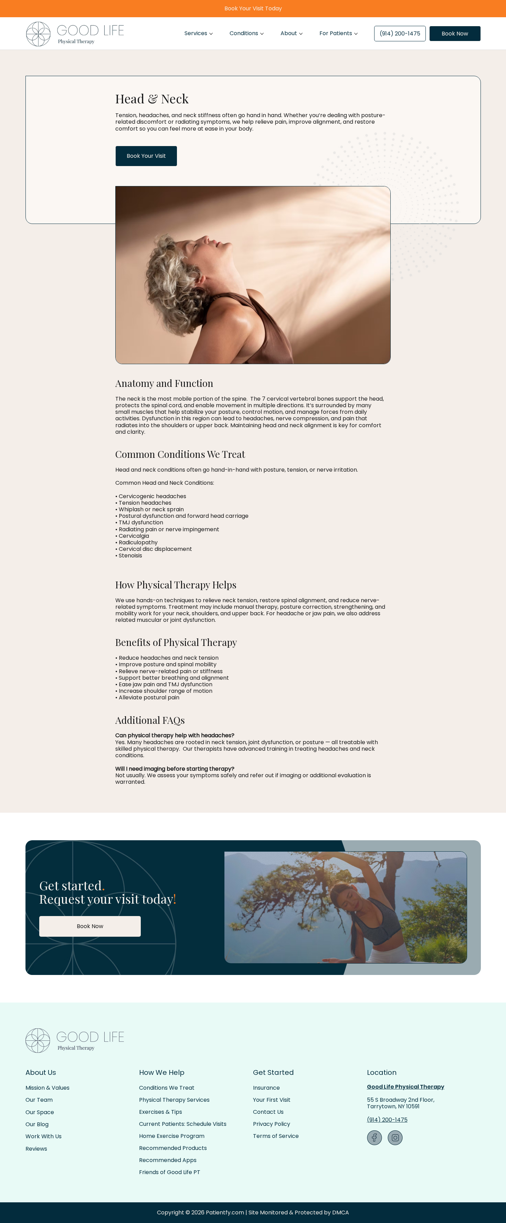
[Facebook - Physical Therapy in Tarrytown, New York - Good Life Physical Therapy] (374, 1137)
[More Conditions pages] (262, 33)
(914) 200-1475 (387, 1120)
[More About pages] (301, 33)
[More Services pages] (211, 33)
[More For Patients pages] (356, 33)
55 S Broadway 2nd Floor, (400, 1100)
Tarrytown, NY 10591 (393, 1106)
